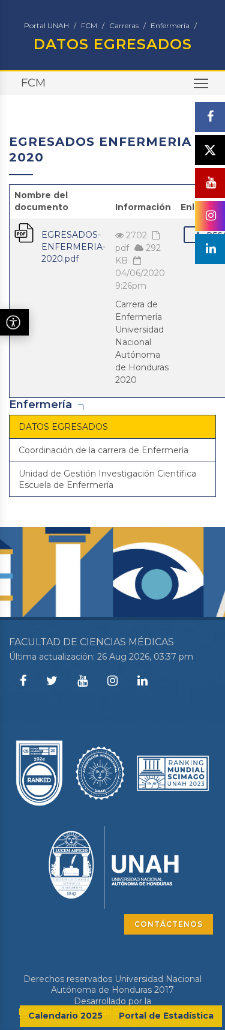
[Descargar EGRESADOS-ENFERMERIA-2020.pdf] (24, 231)
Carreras (124, 25)
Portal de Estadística (166, 1015)
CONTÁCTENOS (168, 924)
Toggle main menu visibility (201, 83)
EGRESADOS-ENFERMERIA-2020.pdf (73, 246)
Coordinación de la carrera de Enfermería (103, 450)
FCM (89, 25)
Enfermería (170, 25)
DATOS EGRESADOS (63, 426)
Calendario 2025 (65, 1015)
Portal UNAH (46, 25)
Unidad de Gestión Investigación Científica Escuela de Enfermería (107, 479)
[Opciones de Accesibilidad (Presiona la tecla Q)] (14, 322)
